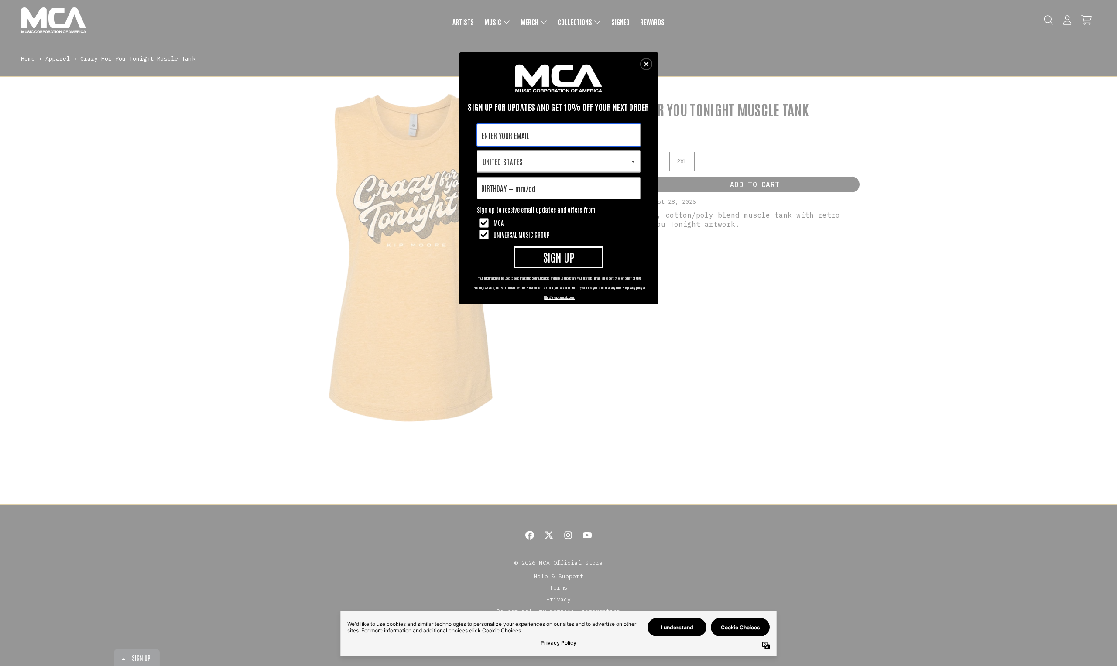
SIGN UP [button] (558, 256)
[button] (646, 64)
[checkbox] (560, 223)
